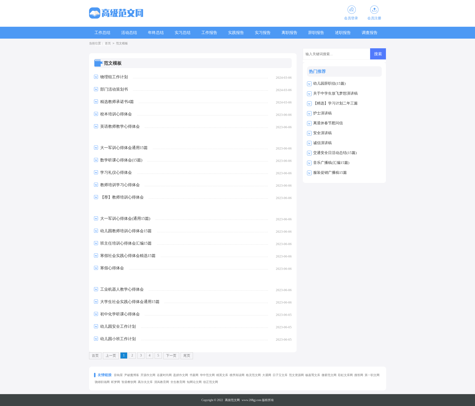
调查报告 (370, 32)
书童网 (194, 375)
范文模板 (122, 43)
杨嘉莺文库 (312, 375)
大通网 (266, 375)
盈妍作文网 (180, 375)
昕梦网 (115, 382)
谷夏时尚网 (164, 375)
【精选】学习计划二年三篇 (335, 103)
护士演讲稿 (322, 113)
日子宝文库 (280, 375)
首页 (108, 43)
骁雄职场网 (102, 382)
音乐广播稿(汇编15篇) (331, 163)
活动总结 (129, 32)
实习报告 (263, 32)
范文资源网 (296, 375)
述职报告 (343, 32)
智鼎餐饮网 (128, 382)
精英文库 (222, 375)
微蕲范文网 (329, 375)
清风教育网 (161, 382)
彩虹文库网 (345, 375)
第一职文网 (372, 375)
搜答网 (358, 375)
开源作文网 (148, 375)
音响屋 (118, 375)
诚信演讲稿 (322, 143)
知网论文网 (194, 382)
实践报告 (236, 32)
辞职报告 (316, 32)
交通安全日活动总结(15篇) (335, 153)
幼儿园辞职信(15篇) (329, 83)
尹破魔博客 (131, 375)
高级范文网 (232, 400)
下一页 (171, 355)
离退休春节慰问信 (328, 123)
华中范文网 (207, 375)
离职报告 (289, 32)
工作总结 (102, 32)
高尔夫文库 (145, 382)
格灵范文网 (253, 375)
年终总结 (156, 32)
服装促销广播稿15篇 (330, 173)
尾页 (186, 355)
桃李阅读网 (237, 375)
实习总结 (182, 32)
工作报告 (209, 32)
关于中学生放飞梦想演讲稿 (335, 93)
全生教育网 (177, 382)
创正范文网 (210, 382)
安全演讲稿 (322, 133)
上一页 (111, 355)
